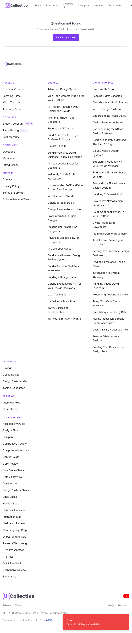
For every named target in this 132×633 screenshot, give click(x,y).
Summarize (9, 576)
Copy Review (10, 463)
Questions (9, 151)
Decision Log (10, 483)
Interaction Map (12, 516)
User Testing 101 (57, 294)
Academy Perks (12, 109)
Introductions (11, 165)
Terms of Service (13, 192)
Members (8, 158)
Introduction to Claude (61, 196)
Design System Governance (64, 209)
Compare (8, 437)
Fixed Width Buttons (105, 89)
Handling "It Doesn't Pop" (108, 194)
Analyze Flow (11, 430)
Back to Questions (66, 37)
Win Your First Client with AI (64, 318)
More (97, 5)
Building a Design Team (62, 277)
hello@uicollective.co (118, 605)
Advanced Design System (63, 89)
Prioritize (8, 556)
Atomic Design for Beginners (110, 233)
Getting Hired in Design (61, 202)
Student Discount (17, 123)
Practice (50, 5)
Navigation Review (14, 523)
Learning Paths (12, 96)
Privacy (7, 605)
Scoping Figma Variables (107, 96)
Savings (82, 5)
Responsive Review (14, 570)
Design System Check (16, 490)
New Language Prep (15, 530)
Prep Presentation (13, 550)
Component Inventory (16, 450)
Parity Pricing (15, 130)
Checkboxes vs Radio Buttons (110, 102)
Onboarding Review (14, 536)
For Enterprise (11, 137)
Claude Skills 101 (58, 146)
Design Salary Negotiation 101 (110, 329)
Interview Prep (11, 402)
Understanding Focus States (109, 115)
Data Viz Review (12, 477)
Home (38, 5)
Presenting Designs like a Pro (110, 294)
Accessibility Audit (14, 423)
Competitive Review (15, 443)
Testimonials (114, 5)
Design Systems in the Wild (109, 122)
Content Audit (11, 457)
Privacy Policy (11, 186)
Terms (18, 605)
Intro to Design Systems (107, 109)
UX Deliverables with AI (61, 301)
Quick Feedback (12, 563)
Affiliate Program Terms (17, 199)
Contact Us (9, 179)
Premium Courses (13, 89)
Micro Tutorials (11, 102)
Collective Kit (68, 5)
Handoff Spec (11, 503)
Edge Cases (10, 496)
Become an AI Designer (61, 128)
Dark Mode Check (13, 470)
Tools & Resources (14, 387)
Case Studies (11, 409)
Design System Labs (15, 381)
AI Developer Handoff (60, 248)
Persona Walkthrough (15, 543)
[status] (96, 622)
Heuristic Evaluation (14, 510)
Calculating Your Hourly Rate (110, 312)
